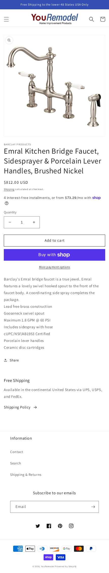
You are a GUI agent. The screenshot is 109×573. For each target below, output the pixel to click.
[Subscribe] (93, 507)
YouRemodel (48, 566)
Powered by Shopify (66, 566)
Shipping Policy (17, 407)
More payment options (54, 267)
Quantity (10, 212)
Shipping (9, 189)
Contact (16, 451)
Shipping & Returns (26, 474)
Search (15, 463)
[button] (6, 19)
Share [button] (14, 360)
